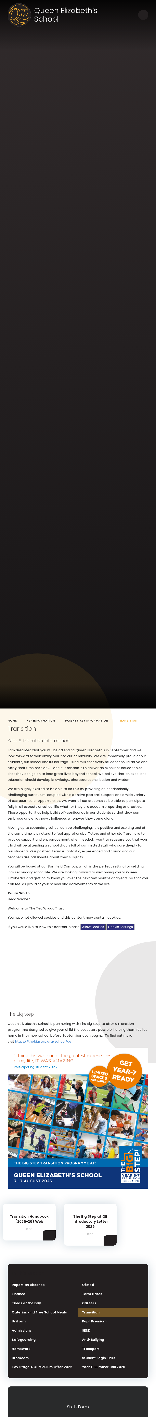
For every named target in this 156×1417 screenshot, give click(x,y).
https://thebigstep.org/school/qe (43, 1041)
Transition (128, 721)
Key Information (41, 721)
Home (12, 721)
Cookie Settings (120, 927)
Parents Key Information (86, 721)
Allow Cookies (93, 927)
